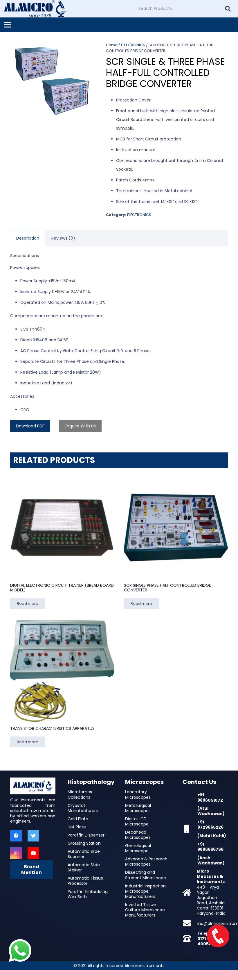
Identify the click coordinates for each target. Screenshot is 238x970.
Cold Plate (78, 819)
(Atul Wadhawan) (211, 810)
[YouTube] (33, 853)
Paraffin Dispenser (86, 835)
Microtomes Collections (80, 794)
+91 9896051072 (210, 797)
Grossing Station (84, 843)
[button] (85, 50)
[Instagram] (16, 853)
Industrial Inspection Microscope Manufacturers (145, 891)
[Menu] (7, 24)
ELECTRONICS (133, 44)
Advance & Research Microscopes (146, 861)
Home (112, 44)
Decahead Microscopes (138, 834)
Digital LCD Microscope (137, 821)
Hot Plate (77, 827)
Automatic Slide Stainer (84, 867)
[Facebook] (16, 835)
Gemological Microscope (138, 848)
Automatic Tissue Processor (85, 880)
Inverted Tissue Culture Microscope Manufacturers (145, 910)
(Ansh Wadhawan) (211, 860)
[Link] (35, 8)
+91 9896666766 (210, 846)
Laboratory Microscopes (138, 794)
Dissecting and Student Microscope (145, 874)
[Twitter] (33, 835)
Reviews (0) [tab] (63, 238)
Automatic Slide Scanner (84, 854)
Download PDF (30, 426)
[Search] (228, 9)
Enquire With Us (80, 426)
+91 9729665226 (210, 824)
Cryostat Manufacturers (83, 808)
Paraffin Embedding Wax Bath (88, 894)
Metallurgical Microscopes (138, 808)
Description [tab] (27, 238)
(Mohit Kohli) (211, 836)
